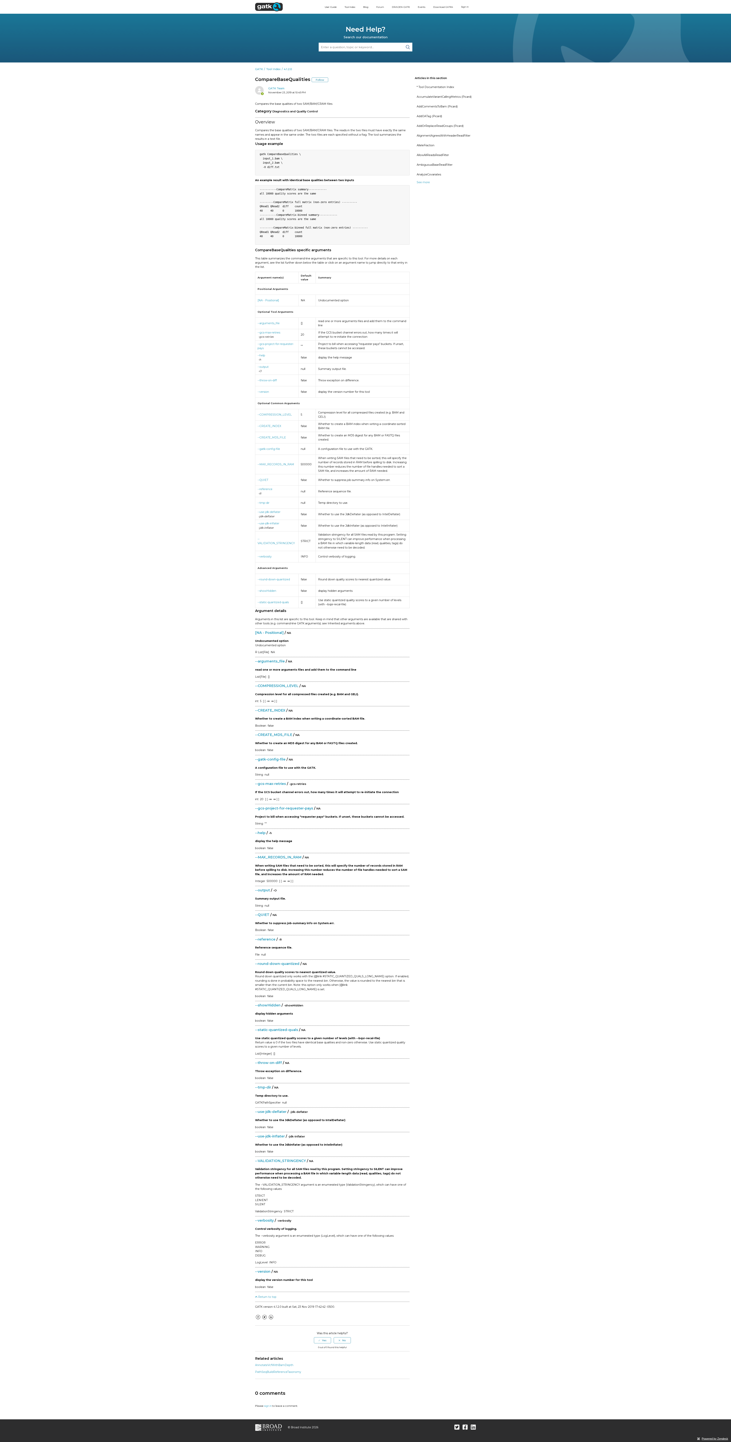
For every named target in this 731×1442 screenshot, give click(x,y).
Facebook (258, 1319)
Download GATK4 (443, 7)
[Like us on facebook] (465, 1427)
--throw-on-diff (267, 380)
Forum (380, 7)
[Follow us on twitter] (457, 1427)
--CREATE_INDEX (269, 426)
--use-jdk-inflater (268, 523)
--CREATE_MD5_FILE (272, 437)
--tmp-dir (263, 503)
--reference (265, 489)
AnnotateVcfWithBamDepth (274, 1365)
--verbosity (265, 556)
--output (263, 367)
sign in (268, 1405)
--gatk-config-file (269, 449)
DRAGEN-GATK (401, 7)
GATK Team (276, 88)
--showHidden (267, 591)
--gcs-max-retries (269, 332)
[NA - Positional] (268, 300)
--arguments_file (269, 323)
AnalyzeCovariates (429, 174)
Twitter (264, 1319)
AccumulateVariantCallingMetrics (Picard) (444, 96)
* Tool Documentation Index (435, 87)
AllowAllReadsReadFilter (433, 155)
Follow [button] (320, 79)
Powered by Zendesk (715, 1438)
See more (423, 182)
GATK (259, 69)
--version (263, 391)
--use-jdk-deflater (269, 512)
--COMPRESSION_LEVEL (275, 414)
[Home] (269, 6)
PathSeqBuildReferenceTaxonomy (278, 1372)
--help (261, 355)
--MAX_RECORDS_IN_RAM (276, 464)
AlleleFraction (425, 145)
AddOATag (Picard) (429, 116)
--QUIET (263, 480)
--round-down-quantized (274, 579)
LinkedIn (271, 1319)
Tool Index (350, 7)
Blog (365, 7)
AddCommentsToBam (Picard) (437, 106)
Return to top (266, 1297)
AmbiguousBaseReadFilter (434, 164)
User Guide (331, 7)
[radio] (322, 1340)
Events (421, 7)
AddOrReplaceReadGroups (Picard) (440, 126)
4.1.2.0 (288, 69)
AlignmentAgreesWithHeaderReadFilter (443, 135)
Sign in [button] (465, 6)
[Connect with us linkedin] (473, 1427)
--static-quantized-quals (273, 602)
